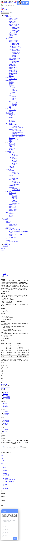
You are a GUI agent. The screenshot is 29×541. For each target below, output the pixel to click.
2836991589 (6, 475)
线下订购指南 (6, 398)
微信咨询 (5, 484)
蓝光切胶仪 (12, 37)
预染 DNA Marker (16, 27)
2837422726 (6, 474)
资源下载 (5, 246)
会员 (2, 463)
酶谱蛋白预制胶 (13, 65)
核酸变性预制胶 (13, 19)
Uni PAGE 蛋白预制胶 (14, 58)
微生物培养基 (12, 193)
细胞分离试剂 (12, 207)
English (2, 8)
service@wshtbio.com (5, 387)
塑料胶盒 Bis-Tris (16, 52)
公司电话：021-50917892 (9, 481)
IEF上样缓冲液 (12, 120)
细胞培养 (11, 194)
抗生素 (13, 200)
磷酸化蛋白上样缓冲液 (17, 136)
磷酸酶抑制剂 (15, 126)
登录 (2, 9)
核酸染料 (11, 36)
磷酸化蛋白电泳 (13, 129)
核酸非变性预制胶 (13, 18)
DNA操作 (11, 157)
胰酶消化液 (14, 202)
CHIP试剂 (11, 167)
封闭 (10, 93)
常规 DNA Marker (16, 28)
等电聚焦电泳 (9, 113)
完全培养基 (14, 197)
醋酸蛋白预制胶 (13, 59)
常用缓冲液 (12, 215)
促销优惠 (5, 429)
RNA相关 (8, 169)
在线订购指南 (6, 397)
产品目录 (5, 15)
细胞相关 (8, 191)
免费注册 (6, 2)
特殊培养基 (14, 199)
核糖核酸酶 (12, 185)
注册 (6, 9)
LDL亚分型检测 (13, 79)
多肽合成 (8, 221)
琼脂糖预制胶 (12, 21)
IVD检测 (8, 240)
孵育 (10, 101)
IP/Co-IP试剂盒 (12, 110)
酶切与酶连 (14, 161)
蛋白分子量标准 (13, 73)
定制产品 (11, 76)
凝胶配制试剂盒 (13, 67)
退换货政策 (6, 413)
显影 (10, 107)
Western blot (9, 227)
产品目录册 (6, 421)
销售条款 (5, 414)
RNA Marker (15, 31)
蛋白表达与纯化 (10, 228)
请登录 (2, 2)
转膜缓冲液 (14, 90)
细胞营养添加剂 (16, 203)
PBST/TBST (15, 102)
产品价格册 (6, 420)
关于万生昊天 (6, 244)
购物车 (2, 250)
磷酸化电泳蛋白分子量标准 (18, 135)
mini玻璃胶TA (15, 61)
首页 (6, 218)
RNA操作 (11, 175)
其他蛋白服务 (12, 237)
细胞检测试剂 (12, 204)
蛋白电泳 (8, 38)
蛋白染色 (11, 74)
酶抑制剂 (11, 82)
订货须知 (5, 394)
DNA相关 (8, 151)
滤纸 (13, 89)
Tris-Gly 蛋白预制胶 (14, 53)
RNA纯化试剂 (15, 178)
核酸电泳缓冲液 (13, 34)
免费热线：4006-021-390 (9, 479)
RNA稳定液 (15, 172)
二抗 (13, 99)
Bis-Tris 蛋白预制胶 (13, 49)
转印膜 (13, 88)
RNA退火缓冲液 (16, 190)
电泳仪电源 (12, 144)
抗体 (10, 95)
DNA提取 (14, 154)
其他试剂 (8, 212)
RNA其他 (11, 187)
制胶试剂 (11, 68)
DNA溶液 (11, 166)
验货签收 (5, 406)
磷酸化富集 (12, 138)
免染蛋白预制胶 (13, 41)
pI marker (11, 118)
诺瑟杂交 (14, 181)
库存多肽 (11, 213)
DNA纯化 (14, 158)
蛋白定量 (11, 85)
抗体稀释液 (14, 105)
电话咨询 (5, 478)
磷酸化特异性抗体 (13, 139)
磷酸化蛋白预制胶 (16, 130)
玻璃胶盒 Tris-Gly (16, 55)
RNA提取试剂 (15, 173)
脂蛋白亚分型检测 (13, 241)
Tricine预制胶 (12, 64)
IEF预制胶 (11, 116)
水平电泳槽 (12, 148)
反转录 (13, 164)
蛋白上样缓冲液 (13, 70)
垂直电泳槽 (12, 145)
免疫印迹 (8, 80)
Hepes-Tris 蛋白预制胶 (14, 46)
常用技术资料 (6, 424)
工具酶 (10, 141)
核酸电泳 (8, 16)
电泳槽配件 (12, 149)
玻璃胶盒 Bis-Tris (16, 50)
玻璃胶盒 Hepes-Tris (16, 47)
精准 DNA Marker (16, 30)
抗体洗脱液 (14, 104)
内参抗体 (14, 96)
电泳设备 (8, 142)
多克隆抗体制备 (13, 224)
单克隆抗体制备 (13, 225)
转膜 (10, 86)
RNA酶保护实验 (16, 182)
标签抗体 (14, 98)
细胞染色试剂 (12, 206)
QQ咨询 (5, 473)
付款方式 (5, 395)
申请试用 (5, 243)
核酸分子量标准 (13, 25)
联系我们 (3, 11)
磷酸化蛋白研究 (10, 123)
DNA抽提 (11, 152)
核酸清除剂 (14, 188)
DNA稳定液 (15, 155)
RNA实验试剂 (12, 179)
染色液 (13, 92)
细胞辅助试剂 (12, 210)
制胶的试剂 (14, 133)
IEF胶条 (11, 117)
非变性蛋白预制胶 (13, 40)
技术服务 (5, 219)
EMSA (7, 238)
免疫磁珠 (11, 111)
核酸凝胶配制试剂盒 (14, 24)
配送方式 (5, 403)
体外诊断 (8, 77)
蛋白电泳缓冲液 (13, 71)
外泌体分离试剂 (13, 209)
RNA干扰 (14, 176)
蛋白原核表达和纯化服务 (15, 230)
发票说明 (5, 412)
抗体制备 (8, 222)
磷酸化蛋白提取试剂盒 (17, 127)
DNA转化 (14, 163)
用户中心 (11, 2)
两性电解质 (12, 114)
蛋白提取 (11, 83)
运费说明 (5, 405)
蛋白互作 (8, 108)
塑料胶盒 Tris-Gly (16, 56)
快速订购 (3, 248)
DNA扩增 (14, 160)
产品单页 (5, 423)
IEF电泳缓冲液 (12, 121)
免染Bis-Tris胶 (15, 44)
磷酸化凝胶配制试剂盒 (17, 132)
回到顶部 (5, 488)
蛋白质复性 (12, 235)
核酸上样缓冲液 (13, 33)
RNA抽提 (11, 170)
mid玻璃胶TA (15, 62)
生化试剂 (11, 216)
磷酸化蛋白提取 (13, 124)
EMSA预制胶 (12, 22)
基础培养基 (14, 196)
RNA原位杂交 (15, 184)
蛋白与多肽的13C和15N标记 (16, 234)
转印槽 (10, 147)
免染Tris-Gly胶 (15, 43)
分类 (2, 458)
